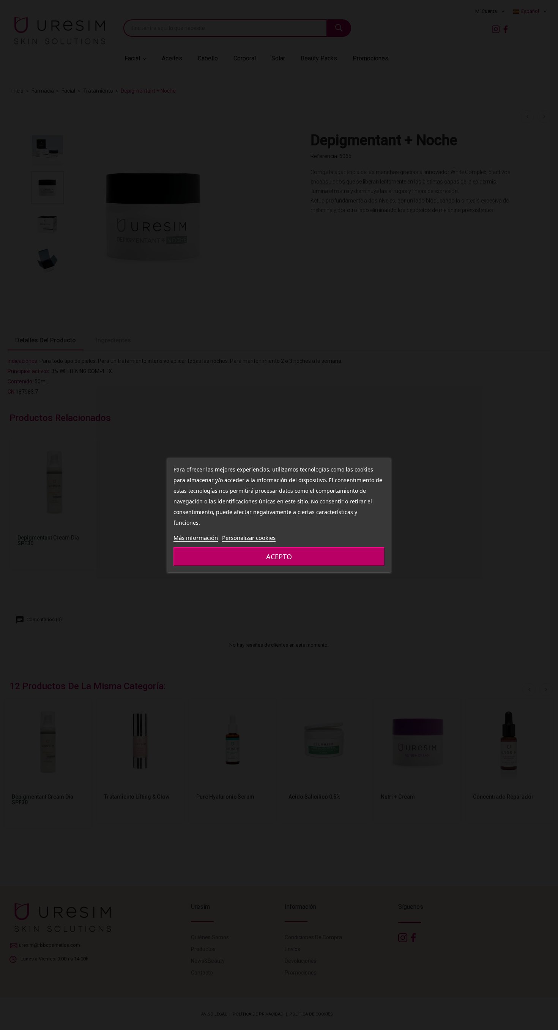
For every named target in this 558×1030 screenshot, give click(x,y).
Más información (195, 537)
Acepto (279, 556)
